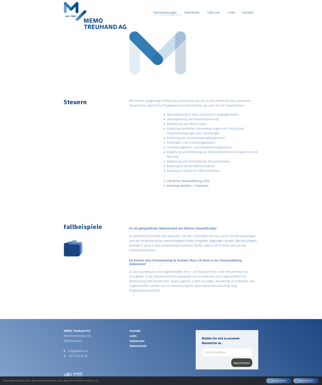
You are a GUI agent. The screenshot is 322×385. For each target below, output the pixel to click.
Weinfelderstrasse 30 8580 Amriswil (77, 336)
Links (231, 12)
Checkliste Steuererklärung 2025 (188, 181)
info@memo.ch (78, 351)
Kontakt (248, 12)
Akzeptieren (279, 380)
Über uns (213, 12)
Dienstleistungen (165, 12)
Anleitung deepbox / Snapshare (187, 186)
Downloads (192, 12)
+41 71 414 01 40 (77, 356)
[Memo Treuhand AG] (95, 15)
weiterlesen (306, 380)
